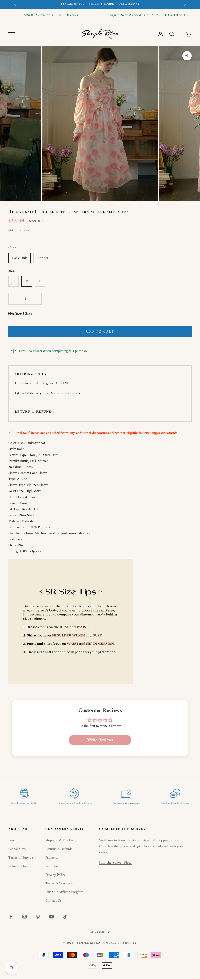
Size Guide (53, 866)
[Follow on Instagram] (24, 916)
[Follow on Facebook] (11, 916)
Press (12, 840)
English (97, 932)
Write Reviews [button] (100, 740)
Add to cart (100, 332)
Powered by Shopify (119, 942)
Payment (51, 857)
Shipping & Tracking (60, 840)
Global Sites (17, 849)
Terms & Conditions (60, 883)
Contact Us (53, 900)
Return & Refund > (35, 412)
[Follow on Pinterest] (38, 916)
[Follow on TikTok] (65, 916)
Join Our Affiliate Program (64, 892)
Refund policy (18, 866)
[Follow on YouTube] (51, 916)
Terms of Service (20, 857)
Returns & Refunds (58, 849)
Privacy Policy (55, 875)
